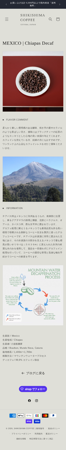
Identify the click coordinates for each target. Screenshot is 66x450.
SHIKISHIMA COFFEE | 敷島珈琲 (29, 428)
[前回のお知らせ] (6, 4)
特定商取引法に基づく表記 (41, 439)
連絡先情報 (21, 439)
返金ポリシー (54, 428)
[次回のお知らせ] (59, 4)
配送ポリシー (52, 434)
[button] (6, 19)
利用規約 (39, 434)
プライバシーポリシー (21, 434)
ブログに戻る (35, 373)
